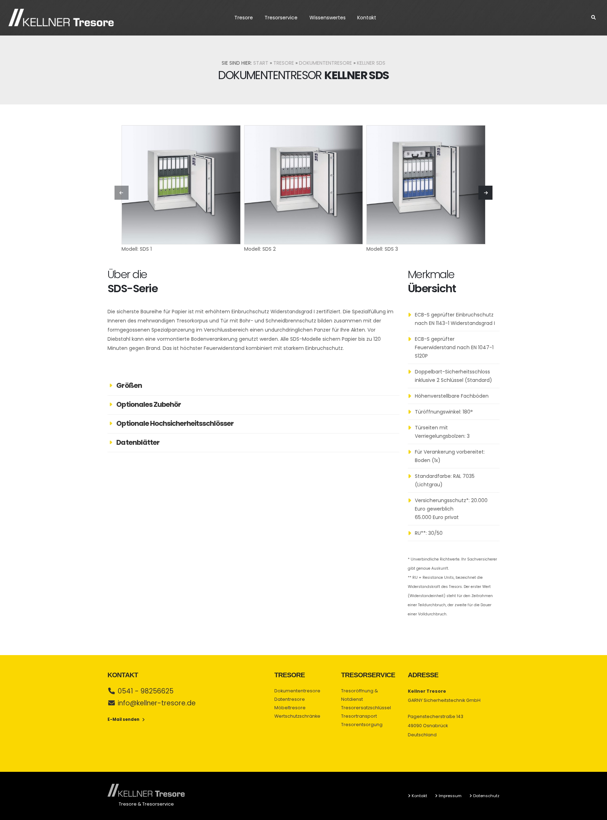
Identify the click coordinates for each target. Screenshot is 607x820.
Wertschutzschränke (297, 716)
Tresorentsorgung (362, 725)
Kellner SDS (371, 62)
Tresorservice (281, 17)
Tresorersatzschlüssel (366, 708)
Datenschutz (486, 796)
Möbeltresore (290, 708)
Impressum (450, 796)
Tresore (243, 17)
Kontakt (366, 17)
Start (260, 62)
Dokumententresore (325, 62)
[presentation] (122, 193)
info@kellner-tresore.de (157, 703)
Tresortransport (359, 716)
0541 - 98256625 (146, 691)
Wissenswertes (327, 17)
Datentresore (289, 699)
